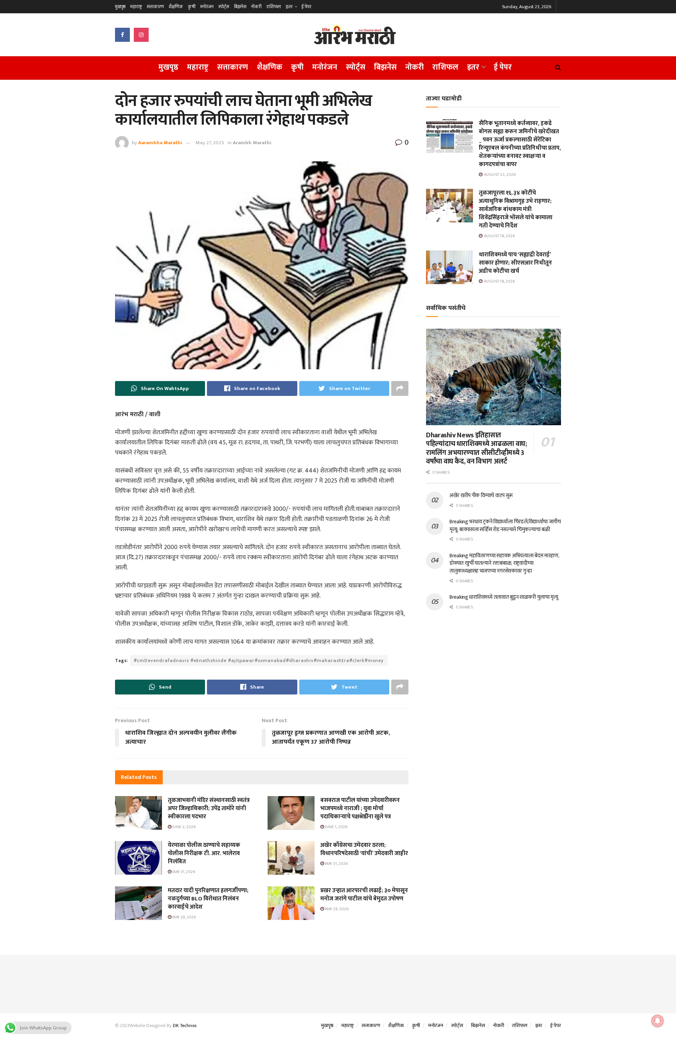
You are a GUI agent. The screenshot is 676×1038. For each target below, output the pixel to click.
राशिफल (273, 7)
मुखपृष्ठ (120, 7)
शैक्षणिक (176, 7)
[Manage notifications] (657, 1021)
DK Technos (184, 1025)
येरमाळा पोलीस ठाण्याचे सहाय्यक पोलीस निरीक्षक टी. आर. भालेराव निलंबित (204, 853)
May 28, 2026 (183, 917)
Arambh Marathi (252, 142)
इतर (289, 7)
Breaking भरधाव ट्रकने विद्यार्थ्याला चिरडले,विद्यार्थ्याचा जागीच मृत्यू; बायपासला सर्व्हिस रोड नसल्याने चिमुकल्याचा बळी (505, 525)
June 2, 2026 (183, 826)
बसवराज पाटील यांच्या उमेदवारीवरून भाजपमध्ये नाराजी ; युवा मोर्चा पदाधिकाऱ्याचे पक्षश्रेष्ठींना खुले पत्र (360, 808)
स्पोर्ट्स (223, 7)
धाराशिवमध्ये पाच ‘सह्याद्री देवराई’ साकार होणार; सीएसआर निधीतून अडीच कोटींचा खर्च (515, 263)
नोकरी (256, 7)
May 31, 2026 (183, 871)
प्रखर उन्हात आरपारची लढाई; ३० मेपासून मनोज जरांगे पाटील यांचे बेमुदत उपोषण (364, 895)
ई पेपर (306, 7)
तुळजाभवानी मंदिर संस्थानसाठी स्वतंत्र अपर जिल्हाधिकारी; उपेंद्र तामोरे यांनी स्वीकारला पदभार (209, 808)
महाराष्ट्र (136, 7)
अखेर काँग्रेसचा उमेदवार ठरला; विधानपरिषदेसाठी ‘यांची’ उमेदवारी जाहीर (364, 849)
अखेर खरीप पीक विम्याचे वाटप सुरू (481, 495)
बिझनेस (240, 7)
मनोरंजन (207, 7)
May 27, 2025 (210, 142)
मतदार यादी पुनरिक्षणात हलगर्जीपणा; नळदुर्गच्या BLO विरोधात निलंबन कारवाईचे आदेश (208, 899)
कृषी (192, 7)
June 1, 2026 (335, 826)
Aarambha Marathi (160, 142)
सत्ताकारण (155, 7)
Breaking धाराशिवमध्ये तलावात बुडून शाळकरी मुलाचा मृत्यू (503, 596)
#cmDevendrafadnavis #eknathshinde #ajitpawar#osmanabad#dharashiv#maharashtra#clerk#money (259, 660)
